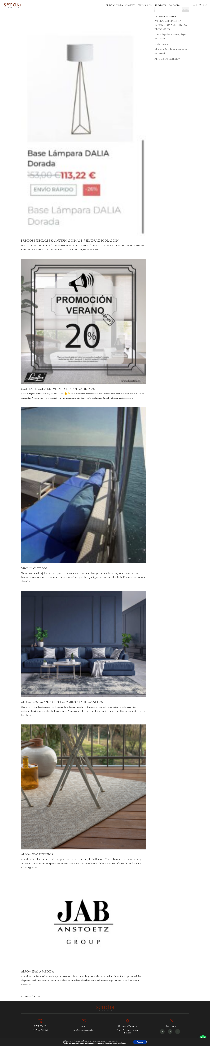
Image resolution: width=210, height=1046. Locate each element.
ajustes (123, 1043)
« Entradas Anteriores (31, 996)
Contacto (174, 5)
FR (200, 5)
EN (197, 5)
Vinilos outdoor (34, 568)
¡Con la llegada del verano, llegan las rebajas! (58, 389)
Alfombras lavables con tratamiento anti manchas (62, 702)
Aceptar (140, 1042)
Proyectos (160, 5)
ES (194, 5)
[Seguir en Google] (177, 1031)
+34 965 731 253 (40, 1030)
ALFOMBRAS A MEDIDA (37, 972)
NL (203, 5)
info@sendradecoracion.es (84, 1031)
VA (206, 5)
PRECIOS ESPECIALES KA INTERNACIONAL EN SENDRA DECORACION (70, 241)
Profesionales (145, 5)
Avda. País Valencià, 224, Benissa (127, 1031)
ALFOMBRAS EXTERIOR (37, 855)
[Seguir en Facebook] (162, 1031)
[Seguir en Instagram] (170, 1031)
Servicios (130, 5)
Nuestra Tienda (114, 5)
